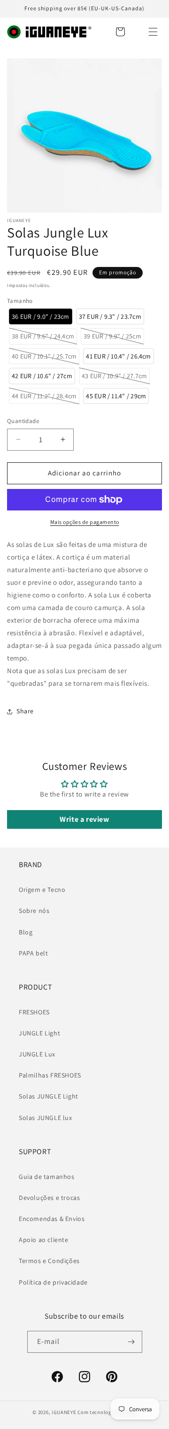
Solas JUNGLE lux (45, 1117)
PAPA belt (33, 953)
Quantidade (23, 421)
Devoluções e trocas (49, 1197)
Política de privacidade (53, 1282)
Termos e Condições (49, 1261)
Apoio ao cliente (44, 1239)
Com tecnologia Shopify (106, 1412)
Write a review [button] (84, 819)
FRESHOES (34, 1012)
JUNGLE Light (39, 1033)
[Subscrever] (131, 1342)
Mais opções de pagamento (84, 521)
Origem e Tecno (42, 889)
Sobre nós (34, 910)
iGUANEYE (64, 1412)
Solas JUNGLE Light (48, 1096)
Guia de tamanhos (47, 1176)
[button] (153, 32)
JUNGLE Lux (37, 1054)
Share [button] (25, 711)
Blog (25, 932)
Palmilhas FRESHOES (50, 1075)
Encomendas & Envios (51, 1218)
